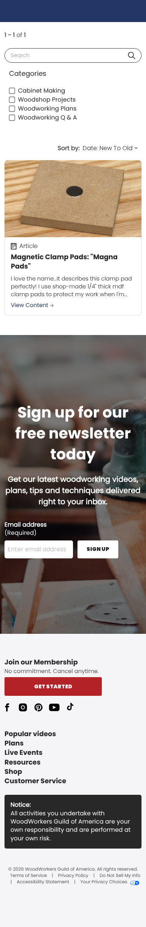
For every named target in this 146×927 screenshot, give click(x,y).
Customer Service (35, 781)
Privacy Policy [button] (73, 876)
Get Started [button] (53, 686)
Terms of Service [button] (28, 876)
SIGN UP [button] (97, 549)
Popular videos (30, 734)
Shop (13, 771)
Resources (22, 762)
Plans (14, 743)
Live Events (23, 752)
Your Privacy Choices (103, 882)
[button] (131, 55)
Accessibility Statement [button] (43, 882)
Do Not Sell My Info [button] (120, 876)
